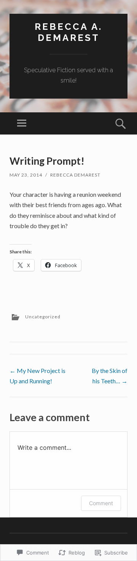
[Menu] (21, 123)
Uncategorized (43, 316)
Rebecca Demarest (75, 175)
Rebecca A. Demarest (68, 32)
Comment (101, 503)
